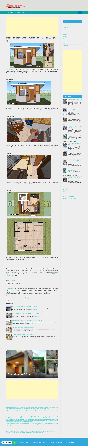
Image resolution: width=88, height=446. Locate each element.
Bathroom (24, 12)
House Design (22, 295)
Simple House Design (70, 442)
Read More (35, 309)
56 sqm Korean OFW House (20, 374)
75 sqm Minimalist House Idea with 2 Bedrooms (23, 334)
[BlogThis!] (8, 300)
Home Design (16, 295)
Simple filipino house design (68, 196)
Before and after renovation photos (70, 198)
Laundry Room (66, 41)
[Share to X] (10, 300)
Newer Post (9, 345)
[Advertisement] (32, 26)
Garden (64, 38)
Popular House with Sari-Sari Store (74, 117)
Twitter (22, 298)
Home (32, 345)
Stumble (34, 298)
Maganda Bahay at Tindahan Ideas (74, 160)
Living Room (10, 12)
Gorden (64, 43)
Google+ (28, 298)
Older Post (55, 345)
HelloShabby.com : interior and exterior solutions (42, 441)
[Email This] (7, 300)
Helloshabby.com (11, 69)
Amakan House (10, 295)
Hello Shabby (61, 441)
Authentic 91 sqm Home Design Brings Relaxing (23, 327)
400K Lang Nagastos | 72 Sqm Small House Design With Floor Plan (27, 313)
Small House (27, 295)
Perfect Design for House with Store (75, 99)
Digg (40, 298)
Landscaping (65, 45)
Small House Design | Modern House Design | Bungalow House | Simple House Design (46, 442)
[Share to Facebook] (11, 300)
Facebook (15, 298)
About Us (65, 189)
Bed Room (17, 12)
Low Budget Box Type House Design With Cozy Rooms (24, 306)
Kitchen (31, 12)
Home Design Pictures (40, 273)
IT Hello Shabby (21, 442)
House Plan (65, 27)
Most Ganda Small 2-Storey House (74, 151)
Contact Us (65, 191)
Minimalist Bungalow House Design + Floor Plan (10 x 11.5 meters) (27, 320)
